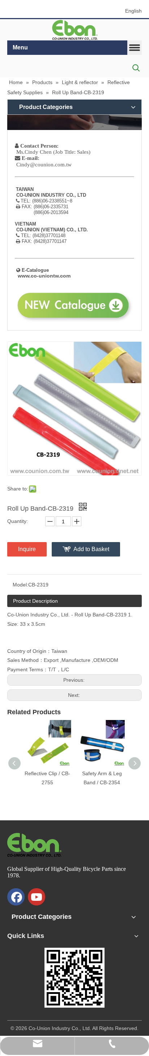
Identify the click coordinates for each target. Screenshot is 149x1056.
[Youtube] (36, 897)
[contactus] (74, 122)
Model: (20, 585)
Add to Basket (91, 549)
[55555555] (74, 29)
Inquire (27, 549)
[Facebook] (16, 897)
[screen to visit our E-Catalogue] (74, 978)
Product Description (35, 601)
